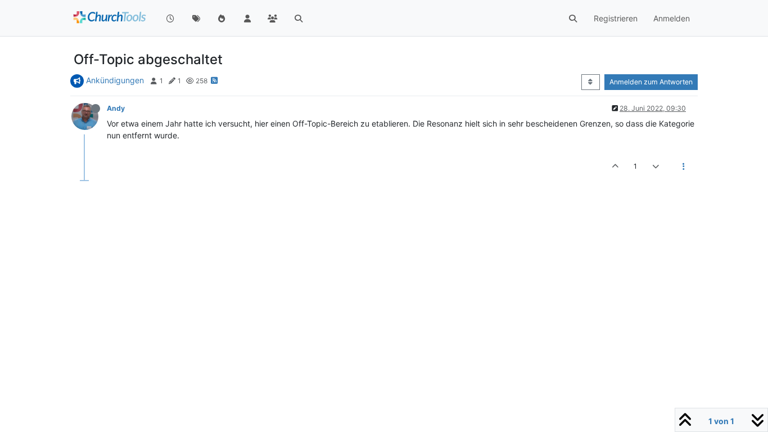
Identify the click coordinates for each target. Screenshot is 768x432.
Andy (116, 108)
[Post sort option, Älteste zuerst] (590, 82)
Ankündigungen (115, 80)
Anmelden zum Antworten (651, 82)
